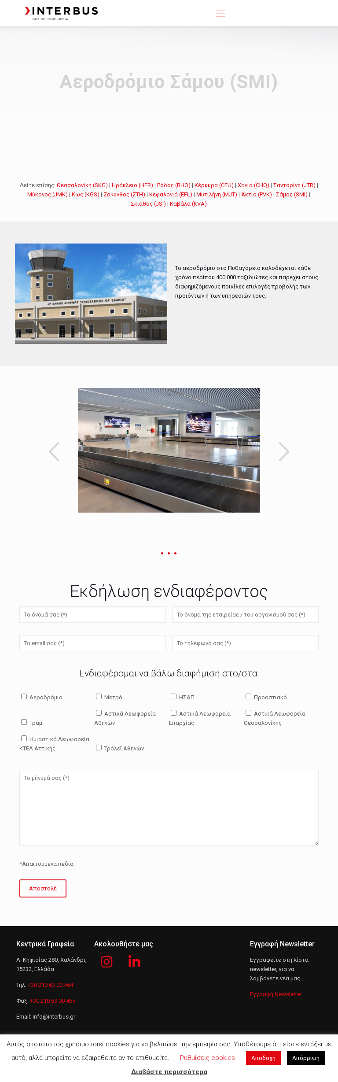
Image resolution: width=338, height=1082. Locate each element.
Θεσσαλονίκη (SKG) (82, 185)
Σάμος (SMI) (292, 194)
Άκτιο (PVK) (256, 194)
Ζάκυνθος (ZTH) (124, 194)
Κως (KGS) (85, 194)
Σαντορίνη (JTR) (294, 185)
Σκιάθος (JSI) (148, 203)
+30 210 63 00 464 (50, 985)
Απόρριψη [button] (306, 1058)
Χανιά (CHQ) (253, 185)
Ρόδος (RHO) (174, 185)
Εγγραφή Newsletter (276, 994)
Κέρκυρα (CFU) (214, 185)
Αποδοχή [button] (263, 1058)
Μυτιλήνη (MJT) (216, 194)
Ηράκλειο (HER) (132, 185)
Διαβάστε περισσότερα (169, 1072)
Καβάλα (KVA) (188, 203)
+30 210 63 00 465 (52, 1000)
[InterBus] (61, 13)
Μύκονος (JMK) (47, 194)
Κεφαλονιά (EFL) (170, 194)
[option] (169, 450)
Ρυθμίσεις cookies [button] (207, 1058)
